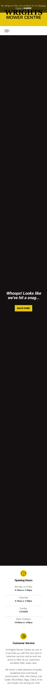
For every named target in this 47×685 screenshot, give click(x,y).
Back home (23, 308)
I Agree (27, 8)
